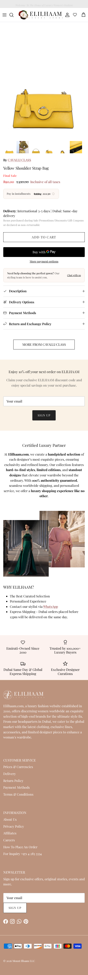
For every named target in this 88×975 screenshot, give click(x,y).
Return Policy (13, 780)
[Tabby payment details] (53, 194)
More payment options (44, 261)
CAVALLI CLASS (19, 160)
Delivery (9, 774)
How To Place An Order (20, 847)
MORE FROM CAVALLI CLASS (44, 344)
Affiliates (9, 833)
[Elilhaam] (40, 15)
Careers (9, 840)
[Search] (13, 14)
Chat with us (74, 275)
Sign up (44, 415)
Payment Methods (16, 787)
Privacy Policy (13, 826)
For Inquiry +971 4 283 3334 (22, 854)
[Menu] (4, 14)
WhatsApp (50, 606)
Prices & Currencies (18, 767)
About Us (10, 819)
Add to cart (44, 237)
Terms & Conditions (18, 794)
